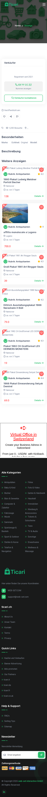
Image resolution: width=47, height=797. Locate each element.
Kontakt (7, 627)
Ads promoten (10, 669)
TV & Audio (32, 531)
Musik (7, 516)
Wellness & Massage (31, 549)
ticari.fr (7, 690)
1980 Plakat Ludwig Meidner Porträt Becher (20, 181)
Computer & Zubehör (8, 506)
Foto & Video (33, 487)
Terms (7, 633)
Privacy (7, 638)
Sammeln (8, 522)
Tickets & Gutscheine (30, 518)
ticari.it (7, 679)
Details (38, 196)
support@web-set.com (18, 597)
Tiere (30, 526)
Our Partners (10, 674)
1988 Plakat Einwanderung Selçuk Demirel (23, 385)
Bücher (7, 493)
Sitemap (8, 726)
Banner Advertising (13, 663)
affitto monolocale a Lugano (20, 232)
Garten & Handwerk (36, 493)
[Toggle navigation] (44, 4)
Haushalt (31, 498)
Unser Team (9, 622)
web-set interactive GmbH (30, 781)
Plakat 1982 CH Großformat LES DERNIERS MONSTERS (22, 347)
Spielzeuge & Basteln (9, 529)
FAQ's (7, 716)
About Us (8, 616)
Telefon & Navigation (7, 549)
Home (18, 25)
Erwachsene (33, 542)
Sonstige (31, 536)
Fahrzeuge (9, 513)
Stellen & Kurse (11, 542)
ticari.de (7, 685)
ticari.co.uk (8, 696)
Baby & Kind (9, 487)
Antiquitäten (9, 482)
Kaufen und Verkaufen (14, 658)
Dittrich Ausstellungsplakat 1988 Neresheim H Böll (23, 306)
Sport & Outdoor (11, 536)
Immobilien (32, 504)
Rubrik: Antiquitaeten (19, 174)
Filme (30, 482)
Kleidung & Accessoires (31, 511)
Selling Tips (9, 721)
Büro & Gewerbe (11, 498)
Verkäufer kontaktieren (25, 98)
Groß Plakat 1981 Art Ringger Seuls (23, 266)
